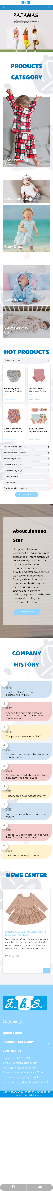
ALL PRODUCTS (26, 494)
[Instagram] (21, 1022)
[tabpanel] (26, 931)
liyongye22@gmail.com (24, 1063)
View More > (9, 399)
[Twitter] (10, 1022)
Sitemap (37, 1095)
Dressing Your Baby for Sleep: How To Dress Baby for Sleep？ (25, 933)
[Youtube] (15, 1022)
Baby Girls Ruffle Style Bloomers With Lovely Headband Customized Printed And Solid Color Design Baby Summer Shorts (39, 430)
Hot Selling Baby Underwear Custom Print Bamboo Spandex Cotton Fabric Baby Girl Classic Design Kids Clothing (13, 390)
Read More (27, 612)
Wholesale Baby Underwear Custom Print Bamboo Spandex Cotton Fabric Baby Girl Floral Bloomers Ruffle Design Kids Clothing (38, 390)
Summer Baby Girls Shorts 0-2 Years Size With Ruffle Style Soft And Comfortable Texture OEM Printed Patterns (13, 430)
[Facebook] (5, 1022)
